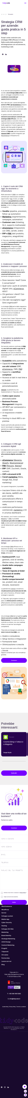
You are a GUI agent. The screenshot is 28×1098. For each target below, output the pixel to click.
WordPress (5, 909)
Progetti (4, 948)
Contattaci (14, 660)
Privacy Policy (23, 892)
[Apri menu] (25, 3)
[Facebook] (2, 54)
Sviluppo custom (7, 916)
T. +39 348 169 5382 (14, 993)
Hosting (4, 925)
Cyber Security (6, 922)
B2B (19, 350)
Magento (18, 460)
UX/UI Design (6, 942)
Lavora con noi (6, 961)
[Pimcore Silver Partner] (14, 988)
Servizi (3, 913)
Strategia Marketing (8, 938)
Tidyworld (4, 951)
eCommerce (5, 135)
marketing (4, 248)
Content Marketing (7, 945)
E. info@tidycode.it (14, 998)
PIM (20, 369)
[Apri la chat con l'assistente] (24, 1086)
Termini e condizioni (21, 1006)
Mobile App (5, 919)
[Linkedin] (6, 54)
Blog (3, 964)
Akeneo (18, 466)
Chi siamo (4, 955)
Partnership (5, 958)
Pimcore (10, 466)
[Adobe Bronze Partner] (14, 983)
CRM (17, 93)
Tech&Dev (10, 14)
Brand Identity (6, 935)
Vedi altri (14, 773)
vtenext (18, 240)
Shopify (5, 463)
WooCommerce (16, 463)
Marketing (4, 932)
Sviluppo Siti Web (7, 929)
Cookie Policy (5, 1006)
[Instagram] (5, 1087)
